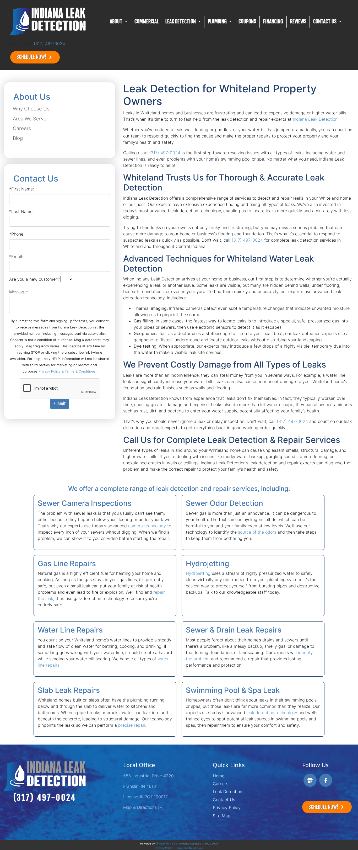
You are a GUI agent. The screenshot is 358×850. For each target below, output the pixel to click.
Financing (273, 21)
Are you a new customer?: (34, 279)
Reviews (298, 21)
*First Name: (21, 189)
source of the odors (257, 532)
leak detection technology (271, 712)
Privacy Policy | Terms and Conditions (179, 847)
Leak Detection (227, 791)
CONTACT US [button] (325, 21)
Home (218, 775)
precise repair (131, 725)
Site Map (221, 815)
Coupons (247, 21)
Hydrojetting (198, 573)
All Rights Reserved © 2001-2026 (198, 843)
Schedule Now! (32, 57)
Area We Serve (29, 119)
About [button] (116, 21)
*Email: (16, 256)
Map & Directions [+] (143, 807)
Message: (18, 291)
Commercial (146, 21)
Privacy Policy (227, 807)
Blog (18, 138)
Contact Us (224, 799)
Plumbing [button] (218, 21)
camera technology (147, 525)
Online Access (166, 843)
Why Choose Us (31, 109)
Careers (22, 128)
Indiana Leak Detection (315, 119)
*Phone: (16, 234)
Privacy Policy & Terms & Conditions (67, 371)
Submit (59, 403)
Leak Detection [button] (181, 21)
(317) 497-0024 (49, 43)
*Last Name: (21, 211)
